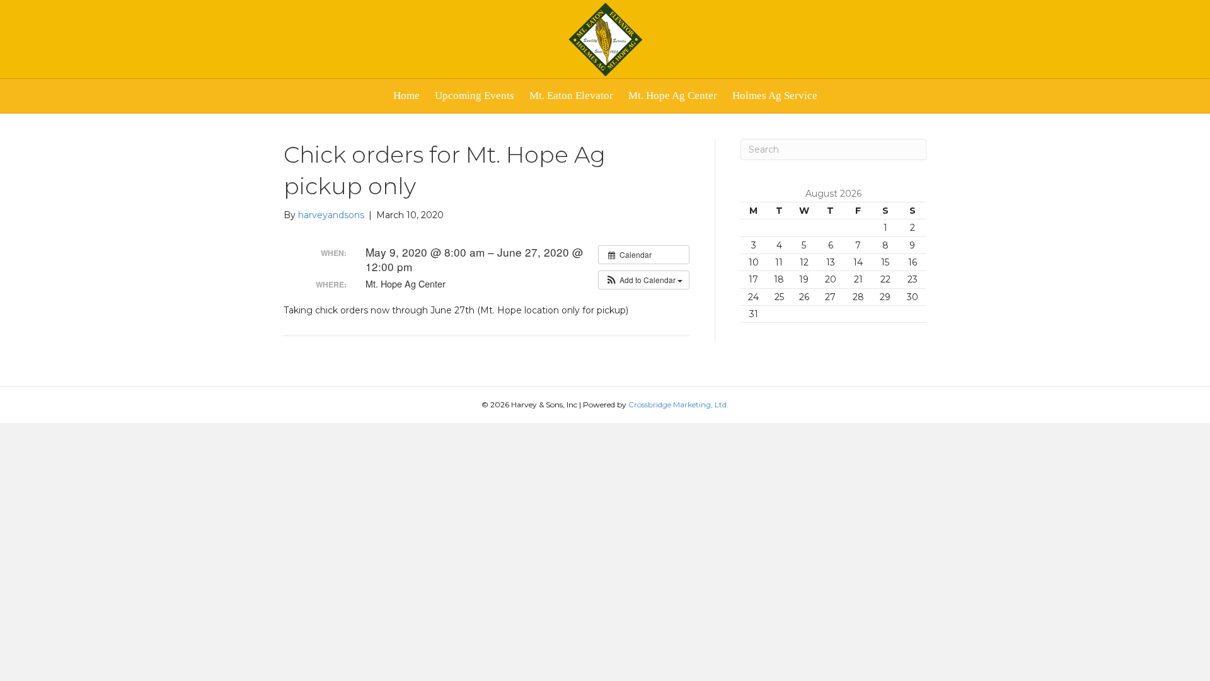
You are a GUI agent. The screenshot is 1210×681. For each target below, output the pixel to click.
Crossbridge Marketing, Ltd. (678, 404)
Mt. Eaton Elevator (571, 96)
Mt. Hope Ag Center (672, 96)
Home (406, 96)
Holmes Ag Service (774, 96)
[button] (644, 280)
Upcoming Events (474, 96)
